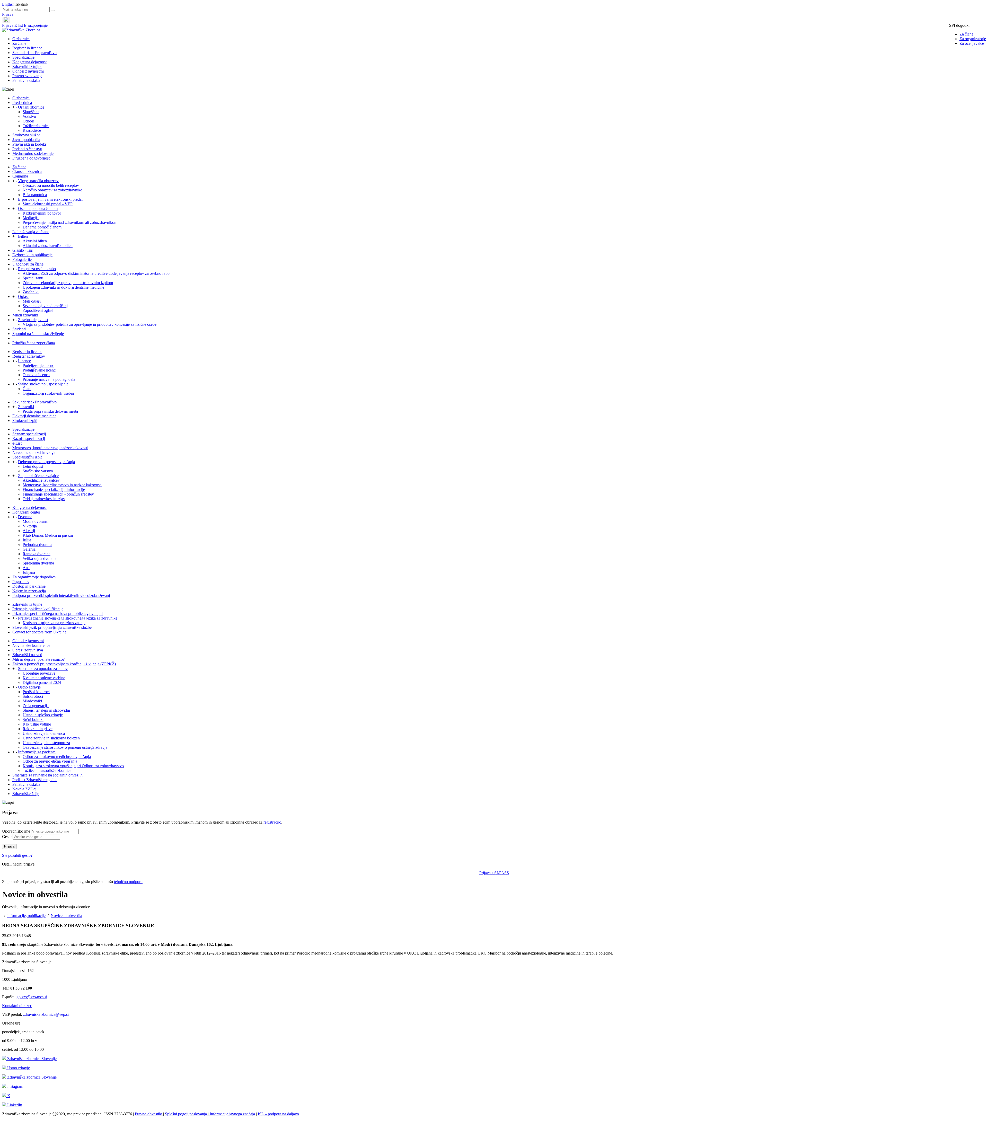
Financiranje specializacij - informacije (54, 489)
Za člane (966, 34)
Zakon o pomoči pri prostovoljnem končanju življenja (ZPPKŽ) (64, 664)
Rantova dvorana (36, 554)
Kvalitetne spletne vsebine (44, 678)
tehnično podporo (128, 881)
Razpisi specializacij (28, 438)
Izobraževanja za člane (30, 232)
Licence (24, 361)
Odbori (28, 121)
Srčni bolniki (33, 719)
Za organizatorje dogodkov (34, 577)
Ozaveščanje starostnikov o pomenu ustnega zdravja (65, 747)
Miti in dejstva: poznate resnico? (38, 659)
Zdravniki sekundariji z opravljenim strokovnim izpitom (68, 282)
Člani (27, 388)
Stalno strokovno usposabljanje (43, 384)
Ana (26, 568)
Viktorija (30, 526)
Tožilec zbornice (36, 125)
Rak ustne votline (37, 724)
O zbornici (21, 39)
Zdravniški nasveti (27, 654)
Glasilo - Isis (22, 250)
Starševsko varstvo (38, 471)
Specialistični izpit (27, 457)
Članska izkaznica (27, 171)
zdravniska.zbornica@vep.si (46, 1014)
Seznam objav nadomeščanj (45, 306)
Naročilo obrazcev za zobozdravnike (52, 190)
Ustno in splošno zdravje (43, 715)
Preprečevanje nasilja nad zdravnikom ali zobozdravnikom (70, 222)
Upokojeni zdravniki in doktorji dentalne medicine (63, 287)
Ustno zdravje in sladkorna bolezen (51, 738)
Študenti (19, 329)
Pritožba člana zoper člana (33, 343)
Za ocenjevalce (971, 43)
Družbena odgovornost (31, 158)
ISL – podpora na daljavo (278, 1114)
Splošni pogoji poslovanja (186, 1114)
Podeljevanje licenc (38, 365)
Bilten (23, 236)
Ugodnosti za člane (27, 264)
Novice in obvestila (66, 915)
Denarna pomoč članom (42, 227)
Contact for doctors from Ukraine (39, 632)
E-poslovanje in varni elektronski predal (50, 199)
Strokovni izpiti (24, 420)
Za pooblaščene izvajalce (38, 475)
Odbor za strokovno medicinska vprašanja (57, 756)
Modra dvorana (35, 521)
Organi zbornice (31, 107)
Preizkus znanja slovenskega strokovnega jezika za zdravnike (67, 618)
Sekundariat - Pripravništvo (34, 52)
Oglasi (23, 296)
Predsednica (22, 102)
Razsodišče (32, 130)
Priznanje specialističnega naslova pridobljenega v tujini (57, 613)
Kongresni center (26, 512)
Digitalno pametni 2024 (42, 682)
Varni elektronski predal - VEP (48, 204)
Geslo (7, 836)
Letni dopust (33, 466)
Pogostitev (20, 581)
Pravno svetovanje (27, 76)
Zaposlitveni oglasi (38, 310)
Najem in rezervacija (29, 591)
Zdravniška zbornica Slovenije (31, 1058)
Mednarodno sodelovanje (33, 153)
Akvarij (29, 530)
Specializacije (23, 57)
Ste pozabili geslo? (17, 855)
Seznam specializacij (29, 434)
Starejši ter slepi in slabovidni (46, 710)
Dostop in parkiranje (29, 586)
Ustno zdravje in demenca (44, 733)
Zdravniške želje (25, 793)
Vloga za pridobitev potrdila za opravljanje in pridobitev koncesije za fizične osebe (89, 324)
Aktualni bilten (35, 241)
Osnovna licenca (36, 375)
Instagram (14, 1086)
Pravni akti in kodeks (29, 144)
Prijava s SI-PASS (494, 873)
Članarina (20, 176)
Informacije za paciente (37, 752)
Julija (27, 540)
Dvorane (25, 517)
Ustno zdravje (29, 687)
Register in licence (27, 48)
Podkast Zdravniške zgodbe (34, 780)
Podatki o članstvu (27, 149)
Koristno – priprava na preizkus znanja (54, 623)
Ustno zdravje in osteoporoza (46, 742)
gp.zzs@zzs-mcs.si (31, 997)
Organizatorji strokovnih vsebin (48, 393)
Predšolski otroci (36, 692)
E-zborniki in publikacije (32, 255)
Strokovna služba (26, 135)
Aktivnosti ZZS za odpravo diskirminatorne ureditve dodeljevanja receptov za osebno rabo (96, 273)
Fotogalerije (22, 259)
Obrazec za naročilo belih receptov (51, 185)
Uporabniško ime (16, 831)
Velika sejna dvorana (39, 558)
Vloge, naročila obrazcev (38, 181)
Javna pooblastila (26, 139)
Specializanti (33, 278)
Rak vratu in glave (37, 729)
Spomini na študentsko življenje (38, 333)
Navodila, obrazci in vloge (33, 452)
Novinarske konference (31, 645)
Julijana (29, 572)
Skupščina (31, 112)
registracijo (272, 822)
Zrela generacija (36, 705)
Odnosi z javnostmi (28, 71)
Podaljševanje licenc (39, 370)
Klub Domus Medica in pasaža (48, 535)
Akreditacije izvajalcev (41, 480)
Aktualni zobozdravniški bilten (48, 245)
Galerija (29, 549)
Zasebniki (31, 292)
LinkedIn (14, 1105)
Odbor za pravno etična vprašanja (50, 761)
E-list (19, 25)
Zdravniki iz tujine (27, 66)
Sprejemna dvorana (38, 563)
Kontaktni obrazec (17, 1005)
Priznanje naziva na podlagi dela (49, 379)
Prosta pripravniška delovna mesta (50, 411)
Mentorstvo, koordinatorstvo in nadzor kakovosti (62, 485)
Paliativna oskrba (26, 80)
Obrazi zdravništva (27, 650)
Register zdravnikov (28, 356)
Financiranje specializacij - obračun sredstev (58, 494)
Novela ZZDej (24, 789)
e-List (17, 443)
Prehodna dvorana (37, 544)
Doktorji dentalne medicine (34, 416)
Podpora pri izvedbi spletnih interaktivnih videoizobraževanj (61, 595)
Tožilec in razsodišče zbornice (47, 770)
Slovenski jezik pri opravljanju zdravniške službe (52, 627)
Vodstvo (29, 116)
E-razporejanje (36, 25)
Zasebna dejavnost (33, 319)
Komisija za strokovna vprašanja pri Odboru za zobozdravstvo (73, 766)
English (8, 4)
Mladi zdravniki (25, 315)
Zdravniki (26, 406)
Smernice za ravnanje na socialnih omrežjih (47, 775)
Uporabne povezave (39, 673)
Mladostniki (32, 701)
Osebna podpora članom (38, 208)
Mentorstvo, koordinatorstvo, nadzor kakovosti (50, 448)
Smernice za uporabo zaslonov (43, 668)
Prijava (7, 14)
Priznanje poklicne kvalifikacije (37, 609)
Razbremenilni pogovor (42, 213)
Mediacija (31, 218)
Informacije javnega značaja (232, 1114)
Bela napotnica (35, 194)
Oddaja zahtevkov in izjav (44, 499)
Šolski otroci (33, 696)
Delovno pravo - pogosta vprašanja (46, 462)
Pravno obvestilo (149, 1114)
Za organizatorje (972, 39)
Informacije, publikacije (26, 915)
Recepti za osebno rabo (37, 269)
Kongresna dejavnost (29, 62)
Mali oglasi (32, 301)
